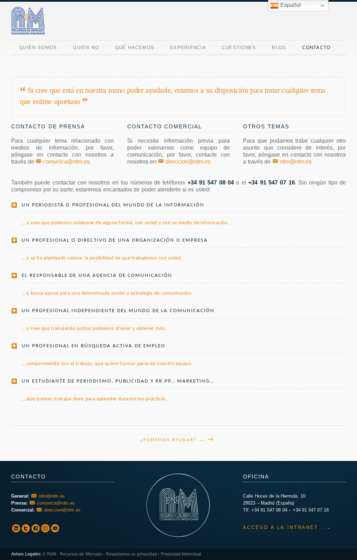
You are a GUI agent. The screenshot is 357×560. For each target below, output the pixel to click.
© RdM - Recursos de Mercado (72, 554)
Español (290, 5)
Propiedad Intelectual (181, 554)
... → (206, 439)
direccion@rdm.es (188, 162)
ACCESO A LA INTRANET (280, 527)
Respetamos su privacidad (131, 554)
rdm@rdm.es (296, 162)
